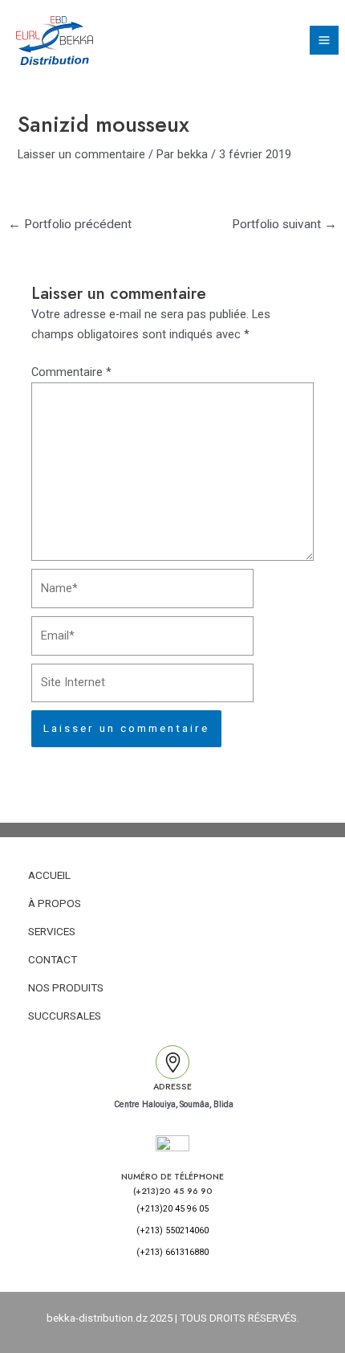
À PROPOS (54, 903)
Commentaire (71, 372)
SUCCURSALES (64, 1015)
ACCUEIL (49, 875)
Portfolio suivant (284, 224)
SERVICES (51, 931)
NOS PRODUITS (66, 987)
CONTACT (52, 959)
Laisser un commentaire (81, 154)
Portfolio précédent (70, 224)
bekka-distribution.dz (97, 1318)
